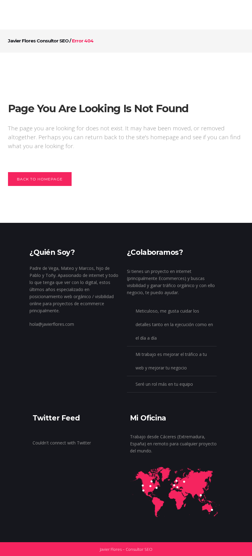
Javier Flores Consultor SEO (38, 41)
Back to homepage (40, 179)
